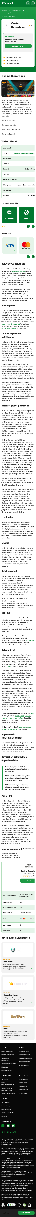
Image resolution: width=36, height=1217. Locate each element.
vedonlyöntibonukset (8, 328)
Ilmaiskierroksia (24, 1065)
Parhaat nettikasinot (7, 1054)
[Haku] (28, 3)
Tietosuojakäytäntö (7, 1113)
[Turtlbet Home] (7, 3)
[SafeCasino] (31, 969)
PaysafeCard (12, 718)
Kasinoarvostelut (16, 10)
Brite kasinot (23, 1086)
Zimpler (8, 666)
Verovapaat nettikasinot (8, 1063)
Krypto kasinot (23, 1093)
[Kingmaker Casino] (31, 1003)
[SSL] (29, 1205)
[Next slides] (33, 226)
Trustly (17, 716)
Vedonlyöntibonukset (8, 1093)
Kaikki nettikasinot (7, 1051)
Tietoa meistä (5, 1102)
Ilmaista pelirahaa (24, 1061)
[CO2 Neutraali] (11, 1205)
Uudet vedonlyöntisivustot (7, 1083)
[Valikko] (33, 3)
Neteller (27, 716)
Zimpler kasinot (24, 1079)
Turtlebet (4, 10)
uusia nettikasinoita (18, 271)
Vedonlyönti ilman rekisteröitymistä (6, 1089)
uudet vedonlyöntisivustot (10, 324)
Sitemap (4, 1116)
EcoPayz (21, 718)
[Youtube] (8, 1126)
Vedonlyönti (5, 1079)
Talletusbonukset (24, 1054)
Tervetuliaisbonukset (25, 1058)
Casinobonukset (24, 1051)
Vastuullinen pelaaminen (8, 1106)
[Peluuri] (3, 1205)
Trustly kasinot (23, 1083)
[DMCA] (24, 1205)
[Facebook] (3, 1126)
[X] (13, 1126)
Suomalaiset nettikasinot (5, 1059)
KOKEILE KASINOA (18, 46)
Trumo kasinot (23, 1089)
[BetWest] (31, 1036)
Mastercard (23, 727)
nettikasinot (30, 640)
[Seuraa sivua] (14, 251)
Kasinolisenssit (6, 1109)
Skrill (22, 716)
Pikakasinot (4, 1067)
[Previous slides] (28, 226)
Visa (32, 713)
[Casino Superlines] (18, 88)
